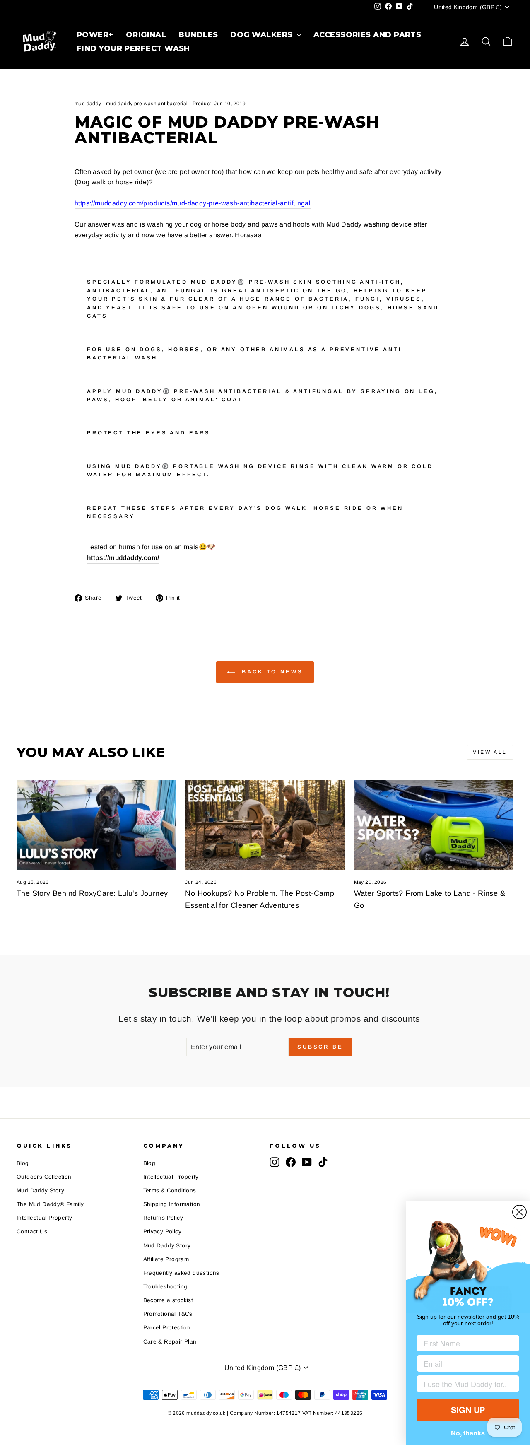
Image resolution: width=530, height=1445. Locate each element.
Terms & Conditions (169, 1190)
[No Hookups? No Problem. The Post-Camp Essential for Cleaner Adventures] (264, 825)
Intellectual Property (44, 1218)
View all (490, 752)
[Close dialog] (519, 1212)
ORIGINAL (146, 34)
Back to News (270, 672)
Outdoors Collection (44, 1177)
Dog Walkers (262, 34)
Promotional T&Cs (168, 1314)
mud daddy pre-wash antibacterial (147, 103)
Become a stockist (168, 1300)
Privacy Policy (162, 1231)
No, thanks (468, 1433)
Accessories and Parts (367, 34)
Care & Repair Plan (170, 1342)
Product (202, 103)
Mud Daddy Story (40, 1190)
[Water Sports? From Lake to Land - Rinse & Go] (433, 825)
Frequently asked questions (181, 1273)
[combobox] (465, 1384)
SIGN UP (468, 1410)
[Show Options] (511, 1384)
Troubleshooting (165, 1286)
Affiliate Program (166, 1259)
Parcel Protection (167, 1327)
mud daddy (88, 103)
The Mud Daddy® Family (50, 1204)
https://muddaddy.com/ (123, 557)
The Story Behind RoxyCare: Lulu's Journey (92, 893)
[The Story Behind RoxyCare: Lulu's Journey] (96, 825)
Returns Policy (163, 1218)
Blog (23, 1163)
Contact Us (32, 1231)
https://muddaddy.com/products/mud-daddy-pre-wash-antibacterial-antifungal (193, 203)
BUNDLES (198, 34)
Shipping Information (171, 1204)
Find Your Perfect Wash (133, 48)
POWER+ (95, 34)
